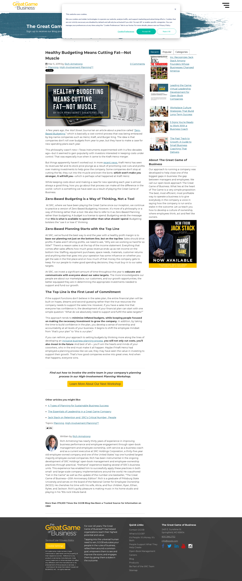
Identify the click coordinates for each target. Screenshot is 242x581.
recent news (110, 162)
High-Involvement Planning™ (76, 67)
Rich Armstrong (74, 64)
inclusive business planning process (82, 340)
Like (50, 428)
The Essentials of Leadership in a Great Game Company (79, 411)
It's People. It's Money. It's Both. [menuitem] (141, 539)
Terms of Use (51, 540)
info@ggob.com (170, 541)
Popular (167, 52)
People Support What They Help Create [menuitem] (143, 546)
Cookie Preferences (126, 31)
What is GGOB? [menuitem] (137, 534)
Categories (181, 52)
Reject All (166, 31)
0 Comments (137, 64)
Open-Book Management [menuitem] (142, 551)
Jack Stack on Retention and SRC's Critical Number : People (82, 417)
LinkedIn (46, 497)
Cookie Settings (55, 546)
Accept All (146, 31)
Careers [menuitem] (133, 555)
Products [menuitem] (134, 562)
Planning (53, 67)
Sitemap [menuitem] (133, 570)
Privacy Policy (67, 540)
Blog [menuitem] (131, 559)
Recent (155, 52)
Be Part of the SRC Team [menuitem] (141, 566)
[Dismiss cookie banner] (175, 9)
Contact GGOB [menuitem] (136, 530)
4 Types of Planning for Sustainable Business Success (78, 405)
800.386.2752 (168, 537)
